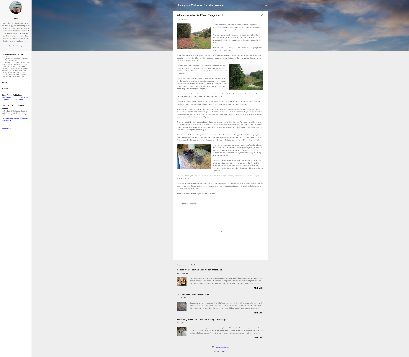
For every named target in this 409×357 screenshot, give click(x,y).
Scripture (193, 204)
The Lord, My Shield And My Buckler (193, 295)
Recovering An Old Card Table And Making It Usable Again (202, 319)
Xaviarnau (225, 351)
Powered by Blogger (221, 347)
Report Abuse (7, 129)
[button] (262, 15)
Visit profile (16, 45)
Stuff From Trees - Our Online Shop (15, 98)
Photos (184, 204)
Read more (258, 288)
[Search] (266, 6)
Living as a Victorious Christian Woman (201, 5)
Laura (16, 18)
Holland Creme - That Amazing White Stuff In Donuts (200, 270)
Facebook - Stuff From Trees (12, 100)
